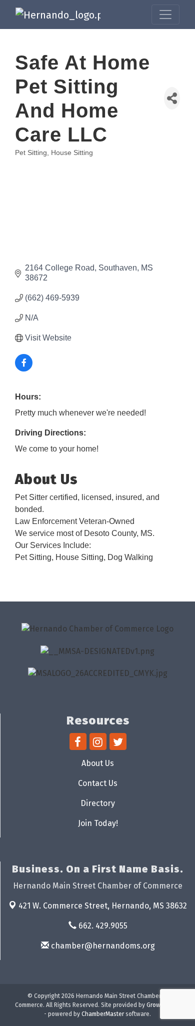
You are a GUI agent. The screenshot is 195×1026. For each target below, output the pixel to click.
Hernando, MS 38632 (102, 905)
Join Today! (98, 823)
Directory (97, 803)
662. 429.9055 (102, 925)
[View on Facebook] (23, 368)
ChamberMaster (103, 1014)
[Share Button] (172, 98)
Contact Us (98, 783)
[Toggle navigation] (166, 14)
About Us (98, 763)
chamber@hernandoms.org (102, 945)
